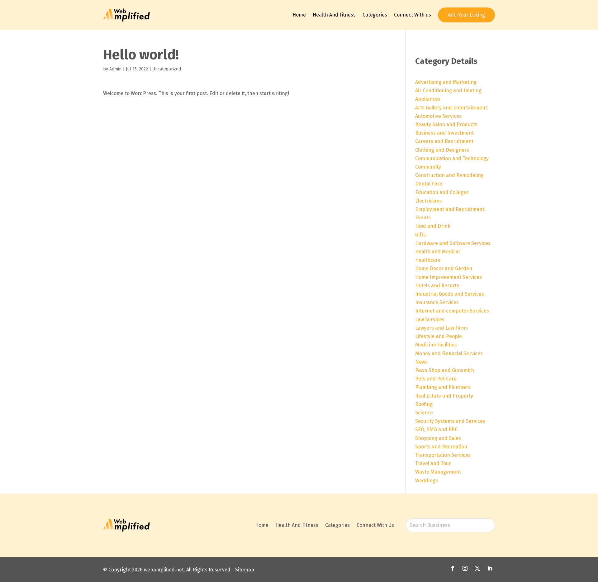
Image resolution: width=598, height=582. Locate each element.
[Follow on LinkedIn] (490, 568)
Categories (375, 15)
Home (299, 15)
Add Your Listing (466, 15)
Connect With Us (375, 525)
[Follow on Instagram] (465, 568)
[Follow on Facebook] (453, 568)
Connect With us (412, 15)
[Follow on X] (477, 568)
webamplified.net (164, 570)
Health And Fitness (334, 15)
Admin (115, 69)
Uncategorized (166, 69)
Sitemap (244, 570)
